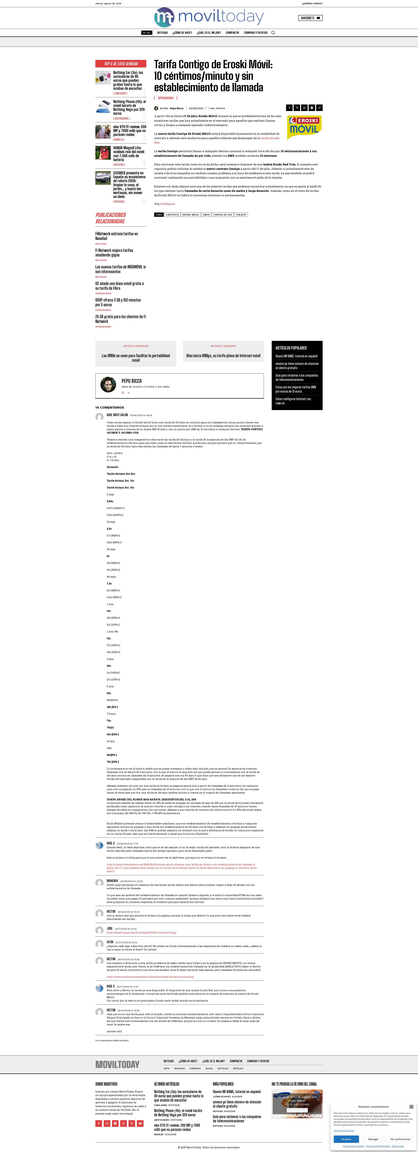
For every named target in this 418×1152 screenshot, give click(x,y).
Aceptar (346, 1139)
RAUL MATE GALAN (117, 415)
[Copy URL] (319, 107)
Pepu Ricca (176, 108)
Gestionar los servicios (344, 1130)
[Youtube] (140, 1123)
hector (111, 911)
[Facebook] (289, 107)
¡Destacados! (121, 118)
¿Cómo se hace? (222, 1096)
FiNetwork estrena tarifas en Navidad (116, 236)
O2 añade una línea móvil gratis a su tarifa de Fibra (119, 286)
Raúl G (111, 843)
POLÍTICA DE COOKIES (353, 1146)
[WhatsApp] (304, 107)
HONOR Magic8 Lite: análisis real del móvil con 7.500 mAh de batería (128, 154)
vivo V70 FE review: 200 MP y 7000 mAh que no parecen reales (129, 131)
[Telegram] (312, 107)
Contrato (172, 215)
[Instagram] (123, 392)
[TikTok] (123, 1123)
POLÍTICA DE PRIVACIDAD (378, 1146)
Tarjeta (241, 215)
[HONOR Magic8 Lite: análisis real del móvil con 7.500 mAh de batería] (103, 153)
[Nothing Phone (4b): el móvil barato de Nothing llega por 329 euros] (103, 106)
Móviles (118, 139)
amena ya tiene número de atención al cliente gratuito (297, 366)
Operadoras (103, 293)
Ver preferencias (400, 1139)
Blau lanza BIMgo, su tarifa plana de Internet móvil (223, 355)
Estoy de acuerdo (297, 1110)
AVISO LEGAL (398, 1146)
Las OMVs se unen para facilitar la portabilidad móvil (136, 358)
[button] (411, 1106)
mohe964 (112, 881)
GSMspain (168, 204)
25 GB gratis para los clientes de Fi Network (120, 319)
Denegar (373, 1139)
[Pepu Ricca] (157, 108)
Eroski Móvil (191, 215)
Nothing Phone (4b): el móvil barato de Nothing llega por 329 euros (129, 107)
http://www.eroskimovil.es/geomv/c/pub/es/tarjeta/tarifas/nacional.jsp (150, 976)
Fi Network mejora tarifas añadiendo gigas (114, 252)
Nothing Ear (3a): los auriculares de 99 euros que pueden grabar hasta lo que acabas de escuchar (128, 80)
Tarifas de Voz (222, 215)
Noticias (119, 164)
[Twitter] (297, 107)
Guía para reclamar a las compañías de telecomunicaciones (297, 377)
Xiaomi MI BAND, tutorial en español (297, 356)
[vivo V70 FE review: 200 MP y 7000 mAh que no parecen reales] (103, 132)
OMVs (206, 215)
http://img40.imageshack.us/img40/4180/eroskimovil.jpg (141, 932)
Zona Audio (120, 93)
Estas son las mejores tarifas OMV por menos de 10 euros (296, 389)
